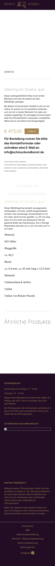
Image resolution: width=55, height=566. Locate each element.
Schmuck (22, 162)
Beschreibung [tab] (27, 186)
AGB (27, 530)
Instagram (26, 553)
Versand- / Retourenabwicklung (27, 538)
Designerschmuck (35, 165)
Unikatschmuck (10, 171)
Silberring (22, 168)
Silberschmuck (33, 168)
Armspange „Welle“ (9, 351)
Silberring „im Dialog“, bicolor (42, 354)
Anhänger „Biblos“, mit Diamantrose (25, 353)
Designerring (22, 165)
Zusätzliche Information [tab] (28, 194)
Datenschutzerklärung (27, 534)
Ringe (16, 162)
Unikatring (43, 168)
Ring (45, 165)
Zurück (9, 72)
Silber (14, 168)
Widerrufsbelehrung (27, 543)
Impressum (27, 526)
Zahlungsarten (27, 547)
